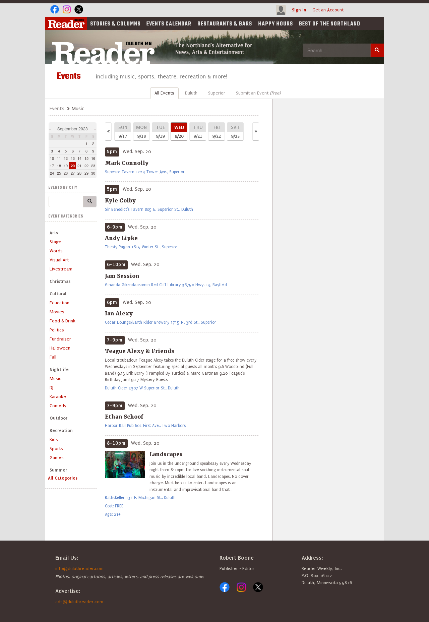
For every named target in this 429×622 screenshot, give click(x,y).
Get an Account (328, 9)
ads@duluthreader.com (79, 601)
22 (86, 165)
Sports (56, 448)
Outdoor (58, 418)
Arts (54, 232)
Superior (216, 93)
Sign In (299, 9)
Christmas (60, 281)
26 (66, 173)
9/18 (141, 131)
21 (79, 165)
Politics (57, 329)
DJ (51, 387)
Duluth (191, 93)
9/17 (122, 131)
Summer (58, 470)
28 (79, 173)
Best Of (329, 24)
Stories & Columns (115, 24)
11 (59, 158)
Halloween (60, 348)
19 (66, 165)
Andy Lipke (121, 238)
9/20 (179, 131)
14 (79, 158)
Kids (54, 439)
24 (52, 173)
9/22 (216, 131)
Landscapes (166, 454)
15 (86, 158)
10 (52, 158)
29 (86, 173)
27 (73, 173)
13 (73, 158)
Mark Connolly (126, 163)
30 (93, 173)
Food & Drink (62, 320)
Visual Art (59, 259)
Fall (53, 357)
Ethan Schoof (124, 416)
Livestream (61, 268)
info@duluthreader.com (79, 568)
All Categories (62, 478)
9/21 (198, 131)
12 (66, 158)
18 (59, 165)
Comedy (58, 405)
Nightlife (59, 369)
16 (93, 158)
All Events (164, 93)
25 (59, 173)
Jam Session (122, 275)
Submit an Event (258, 93)
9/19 (160, 131)
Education (59, 302)
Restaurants (224, 24)
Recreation (61, 430)
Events (168, 24)
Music (55, 378)
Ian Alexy (119, 313)
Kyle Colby (120, 200)
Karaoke (58, 396)
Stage (55, 241)
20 (73, 165)
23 (93, 165)
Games (57, 457)
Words (56, 250)
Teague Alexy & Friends (139, 351)
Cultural (58, 293)
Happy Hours (275, 24)
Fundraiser (60, 338)
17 (52, 165)
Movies (57, 311)
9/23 (235, 131)
